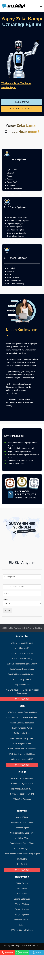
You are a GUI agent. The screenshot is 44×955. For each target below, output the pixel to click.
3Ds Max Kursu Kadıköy (22, 659)
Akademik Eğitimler (22, 920)
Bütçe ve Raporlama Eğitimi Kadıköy (22, 664)
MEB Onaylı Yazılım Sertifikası (22, 754)
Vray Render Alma (22, 685)
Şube (6, 599)
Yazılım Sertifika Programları (22, 723)
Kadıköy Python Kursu (22, 744)
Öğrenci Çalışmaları (22, 899)
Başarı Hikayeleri (22, 909)
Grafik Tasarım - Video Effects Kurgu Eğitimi (22, 854)
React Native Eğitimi (22, 849)
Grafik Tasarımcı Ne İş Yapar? (22, 738)
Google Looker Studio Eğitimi (22, 843)
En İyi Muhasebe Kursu (22, 728)
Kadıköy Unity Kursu (22, 733)
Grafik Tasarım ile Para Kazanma (22, 749)
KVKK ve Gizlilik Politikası (22, 930)
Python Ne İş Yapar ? (22, 679)
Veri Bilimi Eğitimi (22, 838)
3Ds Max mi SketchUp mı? (22, 653)
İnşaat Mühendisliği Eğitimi (22, 822)
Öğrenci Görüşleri (22, 904)
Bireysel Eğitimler (22, 915)
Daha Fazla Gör (22, 699)
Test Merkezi (22, 889)
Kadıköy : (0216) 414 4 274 (22, 778)
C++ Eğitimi (22, 864)
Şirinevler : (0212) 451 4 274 (22, 794)
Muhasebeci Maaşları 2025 (22, 759)
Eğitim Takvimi (22, 883)
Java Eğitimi (22, 859)
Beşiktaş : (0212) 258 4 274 (22, 789)
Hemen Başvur (22, 102)
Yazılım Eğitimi (22, 817)
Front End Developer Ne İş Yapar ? (22, 674)
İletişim (22, 925)
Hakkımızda (22, 894)
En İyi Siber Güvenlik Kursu (22, 643)
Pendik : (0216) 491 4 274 (22, 784)
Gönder (7, 610)
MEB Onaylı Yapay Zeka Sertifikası (22, 712)
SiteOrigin (38, 628)
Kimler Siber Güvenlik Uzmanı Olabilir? (22, 718)
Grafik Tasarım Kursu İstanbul (22, 669)
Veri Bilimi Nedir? (22, 648)
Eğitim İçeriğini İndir (21, 109)
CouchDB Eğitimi (22, 828)
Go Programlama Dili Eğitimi (22, 833)
